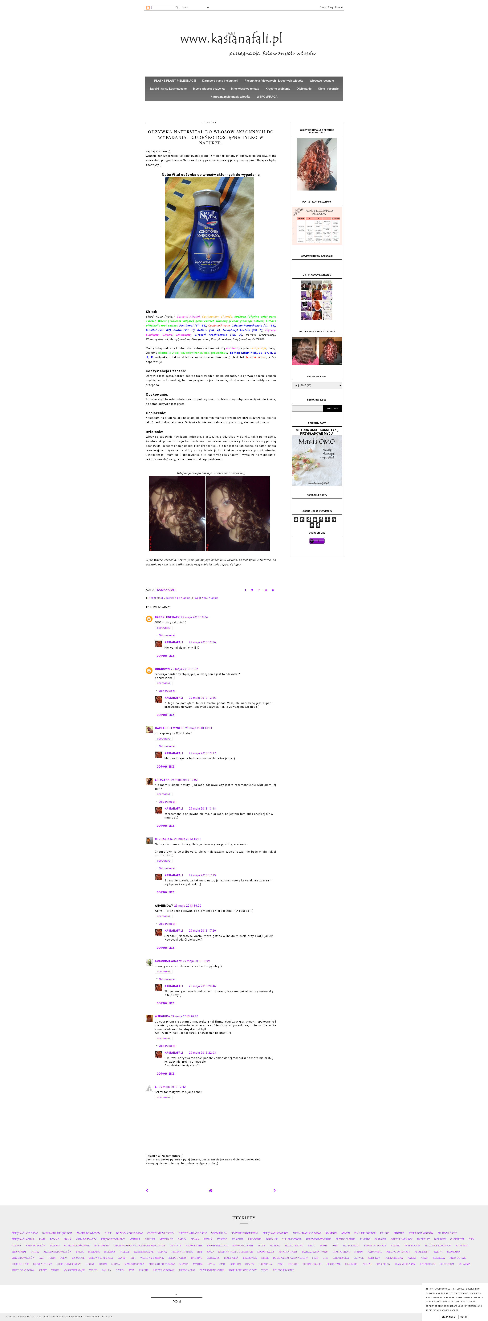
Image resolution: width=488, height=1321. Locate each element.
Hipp (199, 1251)
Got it (463, 1317)
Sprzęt (43, 1270)
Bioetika (109, 1251)
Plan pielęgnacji (365, 1233)
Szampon (331, 1233)
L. (156, 1086)
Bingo (311, 1245)
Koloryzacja (265, 1251)
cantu (122, 1258)
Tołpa (63, 1258)
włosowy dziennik (152, 1258)
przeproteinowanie (212, 1270)
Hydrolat (423, 1239)
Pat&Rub (293, 1264)
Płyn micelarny (405, 1264)
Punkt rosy (383, 1264)
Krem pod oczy (42, 1264)
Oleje (108, 1233)
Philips (367, 1264)
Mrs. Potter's (341, 1251)
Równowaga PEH (242, 1245)
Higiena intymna (182, 1251)
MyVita (184, 1264)
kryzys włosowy (164, 1270)
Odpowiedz (163, 628)
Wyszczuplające (74, 1270)
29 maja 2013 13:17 (202, 753)
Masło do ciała (134, 1264)
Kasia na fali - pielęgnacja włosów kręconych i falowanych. (63, 1317)
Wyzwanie (78, 1258)
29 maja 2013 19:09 (196, 960)
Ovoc (280, 1264)
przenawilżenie (345, 1239)
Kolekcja (439, 1258)
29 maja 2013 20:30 (184, 1016)
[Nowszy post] (147, 1190)
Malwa (115, 1264)
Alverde (365, 1239)
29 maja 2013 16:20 (187, 905)
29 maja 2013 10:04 (194, 617)
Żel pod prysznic (283, 1270)
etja (131, 1270)
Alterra (275, 1245)
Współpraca (219, 1233)
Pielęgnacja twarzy (275, 1233)
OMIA (335, 1245)
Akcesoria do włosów (57, 1251)
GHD (325, 1258)
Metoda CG (166, 1239)
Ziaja (42, 1239)
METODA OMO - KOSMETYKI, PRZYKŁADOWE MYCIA (317, 431)
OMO (222, 1264)
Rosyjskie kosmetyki (244, 1233)
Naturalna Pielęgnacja (57, 1233)
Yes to (93, 1270)
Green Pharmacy (402, 1239)
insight (143, 1270)
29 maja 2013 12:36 (202, 642)
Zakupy (106, 1270)
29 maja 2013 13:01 (198, 728)
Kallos (384, 1233)
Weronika (162, 1016)
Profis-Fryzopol (217, 1245)
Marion (55, 1245)
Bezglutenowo (293, 1245)
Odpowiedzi (167, 635)
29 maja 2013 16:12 (187, 838)
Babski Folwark (167, 617)
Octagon (235, 1264)
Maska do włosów (88, 1233)
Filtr (315, 1258)
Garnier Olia (341, 1258)
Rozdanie (272, 1239)
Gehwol (359, 1258)
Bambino (196, 1258)
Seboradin (453, 1251)
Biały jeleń (231, 1258)
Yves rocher (412, 1245)
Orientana (265, 1264)
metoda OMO (187, 1270)
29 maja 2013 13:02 (184, 779)
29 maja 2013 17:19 (202, 875)
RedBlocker (427, 1264)
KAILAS (412, 1258)
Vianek (395, 1245)
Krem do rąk (457, 1258)
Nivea (211, 1264)
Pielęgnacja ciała (23, 1239)
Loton (103, 1264)
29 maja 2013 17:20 (202, 930)
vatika (34, 1251)
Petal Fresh (422, 1251)
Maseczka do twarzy (315, 1251)
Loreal (89, 1264)
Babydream (101, 1245)
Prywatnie (254, 1239)
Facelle (124, 1251)
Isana (67, 1239)
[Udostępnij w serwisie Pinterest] (273, 590)
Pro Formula (351, 1245)
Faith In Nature (143, 1251)
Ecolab (54, 1239)
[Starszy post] (275, 1190)
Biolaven (440, 1239)
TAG (41, 1258)
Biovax (195, 1239)
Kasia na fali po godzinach (235, 1251)
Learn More (448, 1317)
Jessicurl (238, 1239)
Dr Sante (175, 1245)
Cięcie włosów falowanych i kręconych (139, 1245)
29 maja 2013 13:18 (202, 808)
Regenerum (447, 1264)
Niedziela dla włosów (193, 1233)
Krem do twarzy (86, 1239)
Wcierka (135, 1239)
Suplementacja (291, 1239)
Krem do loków (36, 1245)
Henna (208, 1239)
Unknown (162, 669)
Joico (210, 1251)
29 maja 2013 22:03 (202, 1052)
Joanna (16, 1245)
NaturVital (156, 598)
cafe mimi (462, 1245)
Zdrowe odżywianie (318, 1239)
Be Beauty (213, 1258)
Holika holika (394, 1258)
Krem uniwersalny (69, 1264)
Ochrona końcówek (77, 1245)
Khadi (424, 1258)
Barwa (182, 1239)
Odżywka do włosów (178, 598)
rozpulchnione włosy (243, 1270)
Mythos (198, 1264)
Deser (265, 1258)
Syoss (261, 1245)
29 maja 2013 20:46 (202, 986)
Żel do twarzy (178, 1258)
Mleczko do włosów (162, 1264)
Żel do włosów (447, 1233)
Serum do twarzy (375, 1245)
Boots (323, 1245)
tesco (265, 1270)
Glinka (162, 1251)
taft (133, 1258)
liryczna (162, 779)
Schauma (464, 1264)
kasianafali (174, 642)
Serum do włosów (23, 1258)
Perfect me (333, 1264)
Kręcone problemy (113, 1239)
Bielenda (94, 1251)
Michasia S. (164, 838)
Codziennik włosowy (160, 1233)
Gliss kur (374, 1258)
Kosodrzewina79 (168, 960)
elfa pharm (19, 1251)
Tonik (51, 1258)
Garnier (150, 1239)
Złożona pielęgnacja (438, 1245)
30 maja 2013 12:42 (172, 1086)
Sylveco (222, 1239)
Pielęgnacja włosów (205, 598)
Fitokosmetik (194, 1245)
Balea (80, 1251)
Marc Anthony (288, 1251)
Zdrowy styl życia (101, 1258)
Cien (471, 1239)
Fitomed (399, 1233)
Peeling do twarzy (398, 1251)
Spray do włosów (23, 1270)
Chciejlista (457, 1239)
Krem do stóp (20, 1264)
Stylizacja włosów (421, 1233)
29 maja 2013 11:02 (184, 669)
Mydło (358, 1251)
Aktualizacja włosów (307, 1233)
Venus (55, 1270)
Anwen (345, 1233)
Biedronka (250, 1258)
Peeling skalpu (312, 1264)
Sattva (438, 1251)
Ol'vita (249, 1264)
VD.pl (177, 1301)
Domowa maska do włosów (290, 1258)
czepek (120, 1270)
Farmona (380, 1239)
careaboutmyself (169, 728)
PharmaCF (351, 1264)
